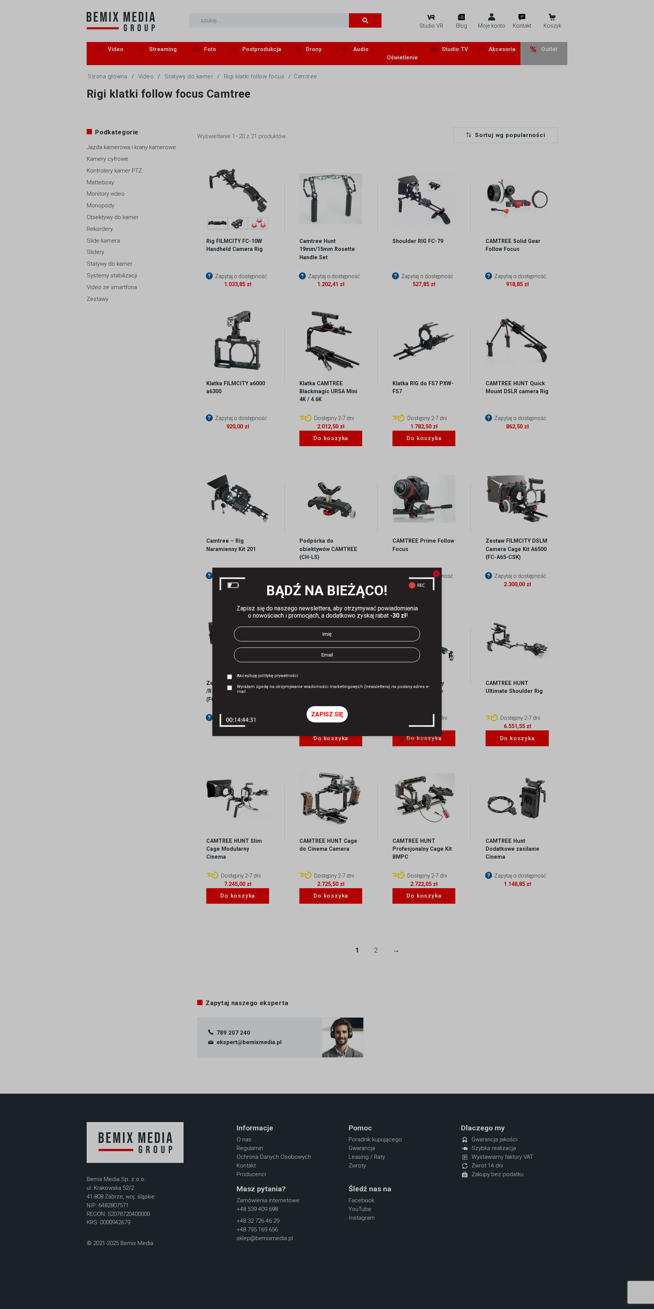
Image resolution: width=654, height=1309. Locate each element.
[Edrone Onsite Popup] (327, 654)
